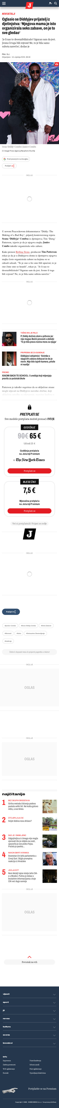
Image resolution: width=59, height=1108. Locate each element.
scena (6, 1035)
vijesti (6, 994)
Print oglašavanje (36, 1069)
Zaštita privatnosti (9, 1065)
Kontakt (6, 1073)
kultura (7, 1027)
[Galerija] (29, 103)
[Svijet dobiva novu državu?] (50, 824)
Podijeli (8, 166)
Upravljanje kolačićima (38, 1073)
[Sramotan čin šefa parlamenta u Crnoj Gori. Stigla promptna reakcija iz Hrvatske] (50, 858)
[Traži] (56, 3)
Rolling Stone (23, 251)
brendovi (8, 1043)
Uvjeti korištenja (35, 1061)
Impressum (7, 1061)
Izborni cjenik (34, 1065)
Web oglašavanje (9, 1069)
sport (6, 1002)
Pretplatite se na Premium (42, 1088)
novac (6, 1019)
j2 (4, 1010)
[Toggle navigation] (3, 3)
